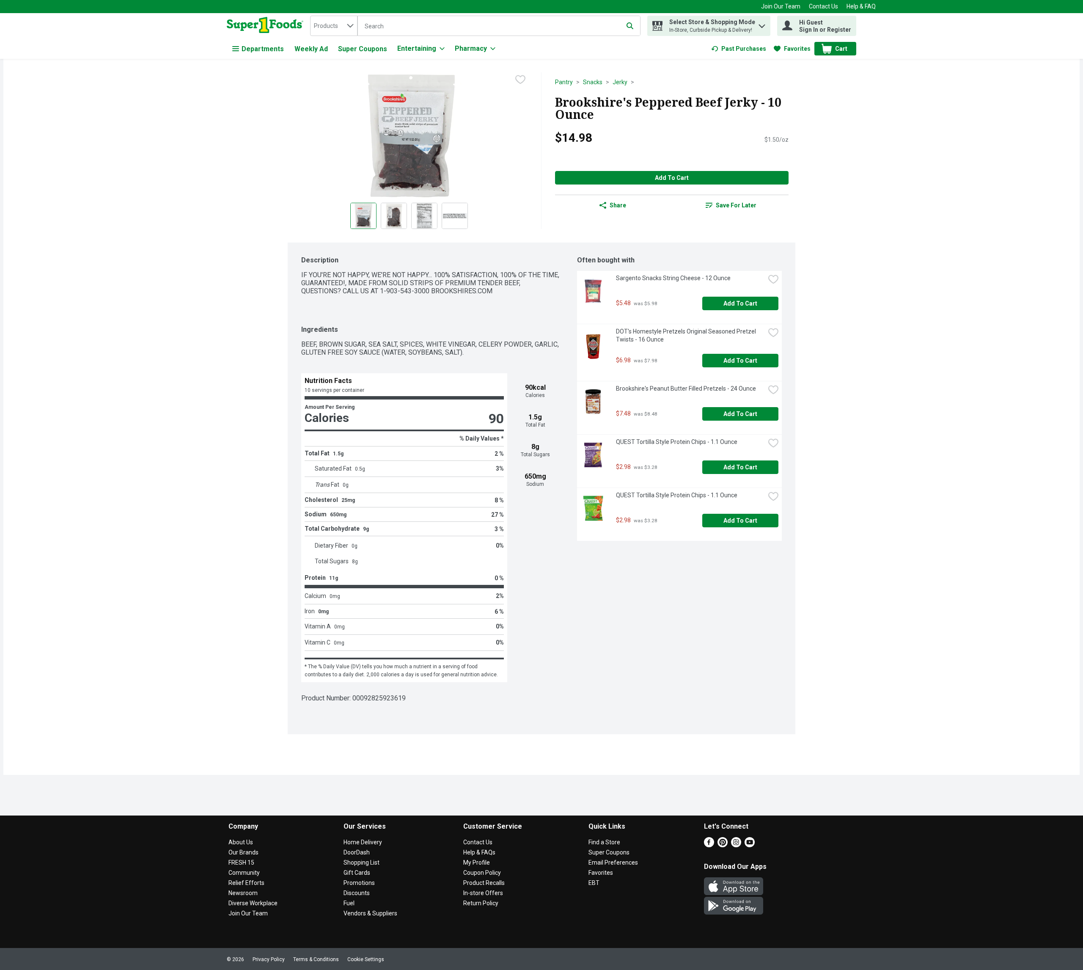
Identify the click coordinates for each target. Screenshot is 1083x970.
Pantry (564, 82)
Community (244, 872)
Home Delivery (363, 842)
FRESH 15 (241, 862)
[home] (267, 26)
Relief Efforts (246, 882)
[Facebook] (709, 845)
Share (618, 205)
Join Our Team (780, 6)
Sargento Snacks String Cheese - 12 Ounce (673, 278)
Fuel (349, 903)
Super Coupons (362, 49)
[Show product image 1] (363, 216)
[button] (762, 24)
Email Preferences (613, 862)
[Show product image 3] (424, 216)
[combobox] (333, 26)
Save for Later (736, 205)
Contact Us (823, 6)
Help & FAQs (479, 852)
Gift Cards (357, 872)
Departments (263, 49)
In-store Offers (483, 893)
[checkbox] (520, 79)
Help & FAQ (861, 6)
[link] (738, 48)
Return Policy (480, 903)
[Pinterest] (722, 845)
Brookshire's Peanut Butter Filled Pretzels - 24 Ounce (686, 388)
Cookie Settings (365, 959)
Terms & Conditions (316, 959)
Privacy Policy (269, 959)
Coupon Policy (482, 872)
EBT (593, 882)
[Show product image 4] (455, 216)
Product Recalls (484, 882)
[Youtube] (750, 845)
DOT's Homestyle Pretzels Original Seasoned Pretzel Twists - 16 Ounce (686, 335)
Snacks (592, 82)
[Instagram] (736, 845)
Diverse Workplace (253, 903)
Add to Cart (672, 177)
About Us (240, 842)
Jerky (620, 82)
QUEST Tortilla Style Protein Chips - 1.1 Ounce (676, 441)
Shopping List (361, 862)
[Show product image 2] (394, 216)
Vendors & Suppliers (370, 913)
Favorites (600, 872)
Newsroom (243, 893)
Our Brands (243, 852)
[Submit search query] (630, 26)
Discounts (357, 893)
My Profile (476, 862)
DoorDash (357, 852)
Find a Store (604, 842)
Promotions (359, 882)
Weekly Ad (311, 49)
